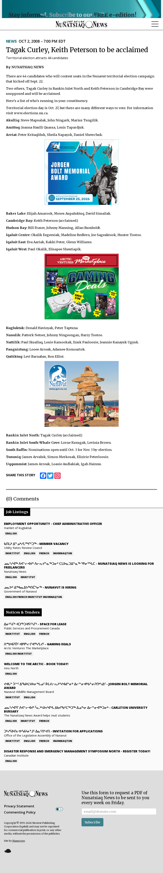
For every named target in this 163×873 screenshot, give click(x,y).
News (11, 41)
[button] (7, 851)
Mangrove (18, 840)
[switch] (59, 809)
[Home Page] (81, 24)
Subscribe (92, 822)
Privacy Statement (19, 806)
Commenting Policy (20, 812)
